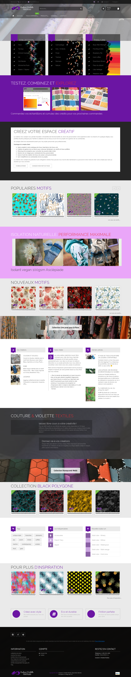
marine (15, 544)
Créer (42, 655)
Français (114, 2)
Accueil (20, 16)
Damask (58, 61)
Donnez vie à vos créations (56, 441)
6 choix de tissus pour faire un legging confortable (108, 356)
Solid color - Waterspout (100, 545)
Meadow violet (98, 74)
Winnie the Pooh (23, 65)
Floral (57, 53)
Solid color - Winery (98, 535)
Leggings (26, 377)
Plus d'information (100, 641)
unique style (17, 535)
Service (53, 16)
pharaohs (39, 535)
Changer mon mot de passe (41, 166)
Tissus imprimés (32, 15)
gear (21, 548)
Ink (19, 57)
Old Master (22, 61)
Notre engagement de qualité (20, 663)
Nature (58, 65)
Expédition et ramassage (18, 657)
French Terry (58, 540)
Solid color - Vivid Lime (100, 554)
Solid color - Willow (98, 540)
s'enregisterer (21, 166)
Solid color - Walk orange (100, 549)
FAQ (12, 665)
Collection (26, 40)
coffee (38, 540)
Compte (105, 2)
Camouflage (60, 45)
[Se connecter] (103, 9)
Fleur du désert (98, 65)
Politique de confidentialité (20, 659)
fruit (14, 548)
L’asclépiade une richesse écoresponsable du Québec (108, 371)
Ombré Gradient (23, 53)
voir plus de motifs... (114, 220)
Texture (58, 57)
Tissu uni (99, 40)
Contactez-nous (16, 655)
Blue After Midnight (99, 45)
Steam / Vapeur (23, 69)
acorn (21, 540)
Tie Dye (20, 49)
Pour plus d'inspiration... (114, 598)
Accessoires (58, 535)
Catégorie (62, 40)
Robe (25, 366)
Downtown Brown (99, 61)
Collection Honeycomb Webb (65, 470)
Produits (44, 16)
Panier (109, 8)
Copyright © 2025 (53, 672)
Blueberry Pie (97, 53)
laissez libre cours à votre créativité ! (58, 423)
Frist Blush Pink (98, 49)
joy (14, 540)
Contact (63, 16)
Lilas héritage (97, 69)
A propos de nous (16, 653)
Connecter (43, 653)
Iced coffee (97, 57)
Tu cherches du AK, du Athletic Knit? (106, 389)
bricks (29, 540)
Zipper (56, 545)
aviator (37, 544)
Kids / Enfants (60, 49)
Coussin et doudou (30, 355)
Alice (20, 45)
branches (28, 535)
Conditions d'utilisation (18, 661)
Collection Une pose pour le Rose (65, 327)
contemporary (26, 544)
